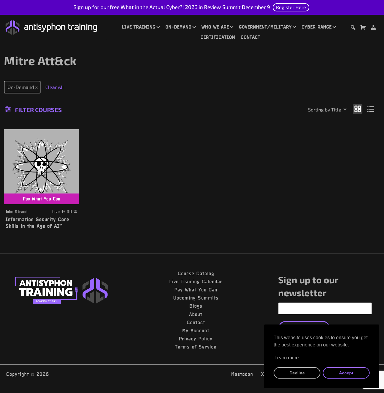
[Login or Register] (373, 28)
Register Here (291, 7)
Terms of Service (195, 346)
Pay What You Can (195, 289)
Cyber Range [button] (317, 26)
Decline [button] (297, 372)
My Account (195, 330)
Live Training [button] (138, 26)
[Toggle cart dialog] (363, 28)
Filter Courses (38, 109)
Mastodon (242, 374)
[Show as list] (371, 108)
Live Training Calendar (195, 281)
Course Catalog (196, 273)
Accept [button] (346, 372)
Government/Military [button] (265, 26)
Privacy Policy (195, 338)
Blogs (195, 306)
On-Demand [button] (178, 26)
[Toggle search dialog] (352, 28)
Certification (217, 37)
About (195, 314)
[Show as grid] (357, 108)
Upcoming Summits (195, 297)
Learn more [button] (286, 357)
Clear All (54, 87)
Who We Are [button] (215, 26)
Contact (250, 37)
